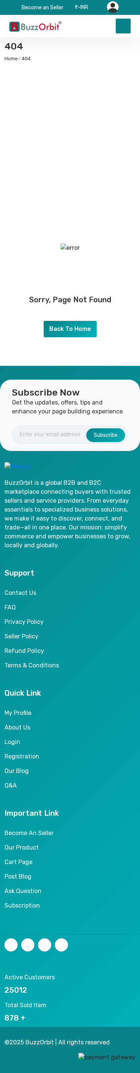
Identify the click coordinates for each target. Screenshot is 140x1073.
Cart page (18, 862)
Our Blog (16, 770)
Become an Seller (42, 7)
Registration (21, 756)
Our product (21, 847)
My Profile (17, 712)
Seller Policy (21, 636)
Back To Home (70, 328)
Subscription (22, 905)
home (11, 58)
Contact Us (20, 592)
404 (26, 58)
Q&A (10, 785)
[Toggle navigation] (123, 26)
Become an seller (29, 833)
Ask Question (22, 891)
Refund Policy (24, 650)
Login (12, 741)
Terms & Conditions (31, 665)
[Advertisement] (70, 140)
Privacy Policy (24, 621)
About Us (17, 727)
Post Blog (17, 876)
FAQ (10, 607)
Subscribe (106, 435)
